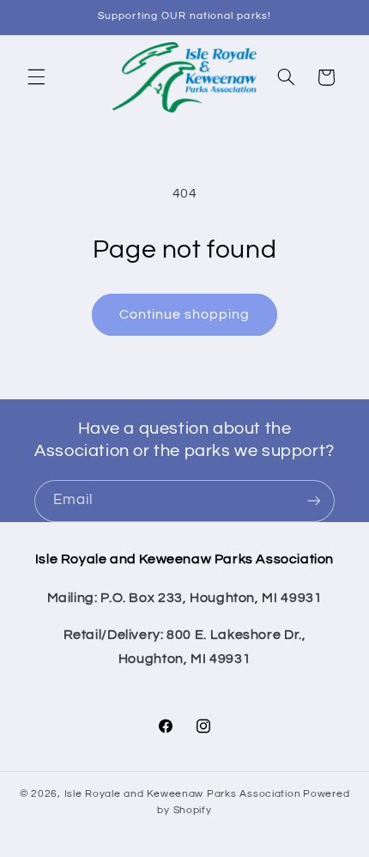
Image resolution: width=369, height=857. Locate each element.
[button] (36, 77)
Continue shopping (185, 314)
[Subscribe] (314, 501)
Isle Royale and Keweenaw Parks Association (182, 794)
